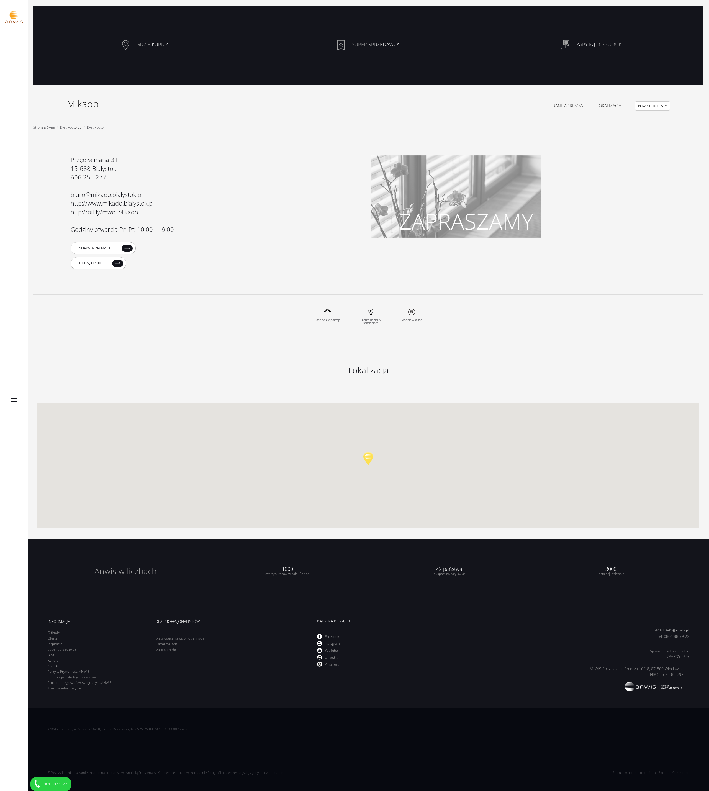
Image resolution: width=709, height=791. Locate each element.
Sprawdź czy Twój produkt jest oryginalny (669, 653)
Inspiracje (55, 643)
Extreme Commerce (674, 772)
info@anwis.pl (677, 630)
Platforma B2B (166, 643)
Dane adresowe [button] (568, 105)
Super (375, 44)
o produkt (600, 44)
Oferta (52, 638)
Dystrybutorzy (70, 127)
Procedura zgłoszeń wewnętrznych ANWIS (80, 682)
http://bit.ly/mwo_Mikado (104, 212)
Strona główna (44, 127)
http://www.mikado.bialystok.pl (112, 203)
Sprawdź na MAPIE (95, 248)
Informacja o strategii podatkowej (73, 677)
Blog (51, 655)
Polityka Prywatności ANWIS (68, 671)
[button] (368, 458)
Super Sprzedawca (62, 649)
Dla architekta (165, 649)
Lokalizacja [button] (609, 105)
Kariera (53, 660)
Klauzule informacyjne (64, 688)
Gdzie (151, 44)
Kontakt (53, 666)
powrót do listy (652, 106)
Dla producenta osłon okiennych (179, 638)
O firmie (54, 632)
